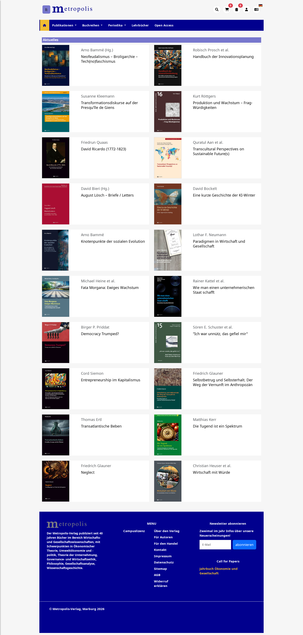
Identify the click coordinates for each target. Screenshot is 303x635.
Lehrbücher (140, 25)
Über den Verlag (167, 531)
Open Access (164, 25)
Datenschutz (164, 562)
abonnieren (244, 544)
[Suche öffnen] (217, 9)
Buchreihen (91, 25)
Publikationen (63, 25)
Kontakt (160, 550)
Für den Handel (166, 543)
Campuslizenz (134, 531)
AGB (157, 575)
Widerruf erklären (161, 583)
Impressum (163, 556)
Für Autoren (163, 537)
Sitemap (160, 569)
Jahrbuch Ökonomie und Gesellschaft (219, 571)
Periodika (115, 25)
